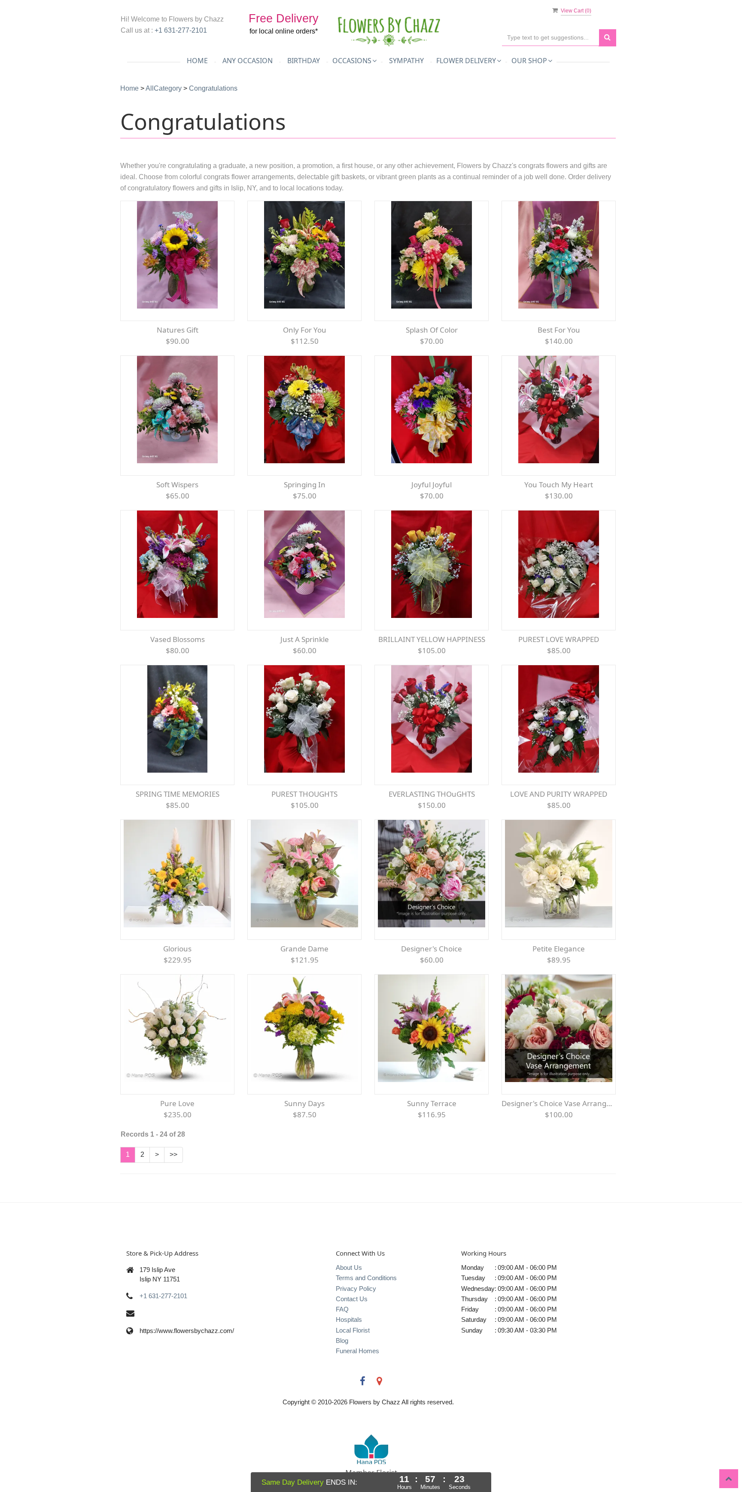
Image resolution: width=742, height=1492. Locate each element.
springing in (304, 484)
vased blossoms (177, 639)
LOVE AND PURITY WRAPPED (558, 794)
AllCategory (164, 88)
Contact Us (352, 1298)
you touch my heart (558, 484)
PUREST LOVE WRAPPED (558, 639)
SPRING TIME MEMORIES (177, 794)
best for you (559, 330)
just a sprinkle (304, 639)
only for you (304, 330)
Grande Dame (304, 949)
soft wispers (177, 484)
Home (197, 60)
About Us (349, 1267)
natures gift (177, 330)
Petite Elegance (558, 949)
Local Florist (353, 1330)
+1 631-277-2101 (181, 30)
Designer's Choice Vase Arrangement (559, 1103)
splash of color (432, 330)
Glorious (177, 949)
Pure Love (177, 1103)
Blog (342, 1340)
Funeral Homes (357, 1350)
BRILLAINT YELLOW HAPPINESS (431, 639)
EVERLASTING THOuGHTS (432, 794)
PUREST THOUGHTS (304, 794)
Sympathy (406, 60)
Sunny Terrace (431, 1103)
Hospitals (349, 1319)
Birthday (303, 60)
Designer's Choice (431, 949)
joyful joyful (431, 484)
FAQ (342, 1309)
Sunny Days (304, 1103)
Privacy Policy (356, 1288)
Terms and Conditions (366, 1277)
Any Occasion (247, 60)
